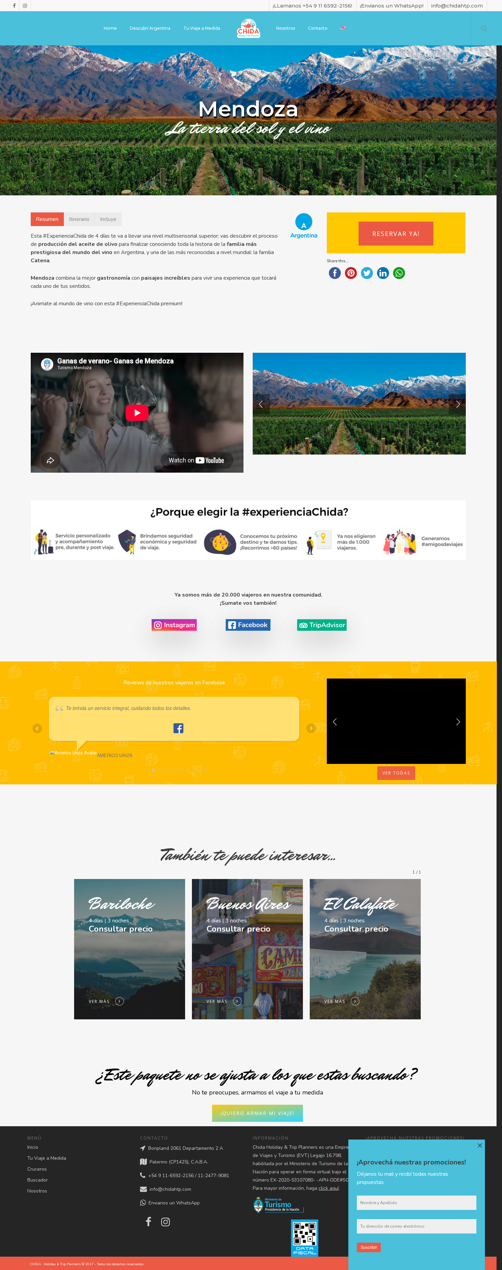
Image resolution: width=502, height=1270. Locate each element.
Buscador (37, 1180)
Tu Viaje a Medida (201, 28)
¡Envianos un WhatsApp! (391, 5)
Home (110, 28)
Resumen (47, 219)
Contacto (317, 28)
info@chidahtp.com (457, 5)
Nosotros (285, 28)
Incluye (108, 219)
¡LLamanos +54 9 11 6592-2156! (312, 5)
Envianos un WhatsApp (173, 1203)
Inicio (32, 1147)
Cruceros (37, 1169)
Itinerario (79, 219)
